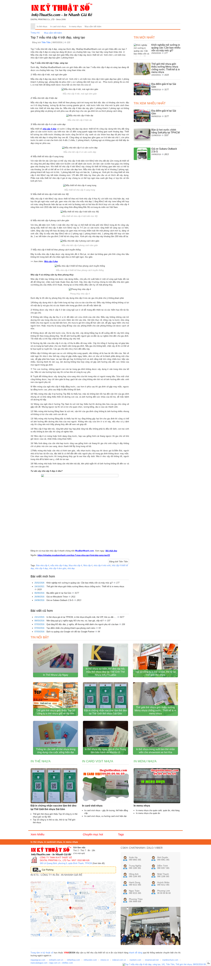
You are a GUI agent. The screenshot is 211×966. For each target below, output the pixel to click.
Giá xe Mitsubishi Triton (57, 597)
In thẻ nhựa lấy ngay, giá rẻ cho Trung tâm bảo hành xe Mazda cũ (105, 751)
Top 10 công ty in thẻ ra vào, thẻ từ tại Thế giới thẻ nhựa (155, 673)
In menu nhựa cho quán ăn (148, 813)
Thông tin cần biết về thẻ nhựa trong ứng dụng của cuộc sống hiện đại (55, 751)
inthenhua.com (73, 960)
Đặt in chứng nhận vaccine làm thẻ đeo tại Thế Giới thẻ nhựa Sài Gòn (105, 712)
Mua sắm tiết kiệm (93, 26)
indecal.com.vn (119, 960)
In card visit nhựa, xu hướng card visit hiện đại (105, 816)
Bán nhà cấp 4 (42, 565)
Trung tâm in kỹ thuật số (42, 952)
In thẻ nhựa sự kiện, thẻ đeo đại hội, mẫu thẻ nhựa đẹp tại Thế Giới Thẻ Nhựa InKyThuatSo (105, 671)
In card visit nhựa (58, 26)
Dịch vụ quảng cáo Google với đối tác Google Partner (70, 631)
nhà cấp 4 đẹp (49, 129)
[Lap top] (167, 964)
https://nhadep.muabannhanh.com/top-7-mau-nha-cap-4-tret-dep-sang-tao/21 (74, 555)
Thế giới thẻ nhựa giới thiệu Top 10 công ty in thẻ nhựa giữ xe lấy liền (55, 712)
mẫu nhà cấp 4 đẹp (59, 565)
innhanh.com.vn (56, 960)
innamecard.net (152, 960)
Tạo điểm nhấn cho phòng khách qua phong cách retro (71, 628)
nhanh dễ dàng (135, 952)
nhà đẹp (71, 568)
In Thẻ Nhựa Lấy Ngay (55, 675)
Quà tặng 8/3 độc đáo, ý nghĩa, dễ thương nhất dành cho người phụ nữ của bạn (82, 624)
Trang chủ (35, 33)
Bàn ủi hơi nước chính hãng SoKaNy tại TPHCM (165, 131)
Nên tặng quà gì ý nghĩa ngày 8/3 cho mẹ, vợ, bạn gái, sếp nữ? (75, 620)
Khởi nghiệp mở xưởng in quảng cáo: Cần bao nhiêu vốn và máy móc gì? (79, 583)
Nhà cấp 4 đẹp (51, 261)
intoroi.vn (105, 960)
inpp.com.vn (54, 963)
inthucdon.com (90, 960)
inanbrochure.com (170, 960)
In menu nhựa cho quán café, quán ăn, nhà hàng (157, 810)
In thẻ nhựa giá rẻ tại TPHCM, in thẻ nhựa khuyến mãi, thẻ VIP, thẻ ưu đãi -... (81, 617)
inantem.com (135, 960)
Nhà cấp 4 (87, 565)
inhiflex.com (67, 963)
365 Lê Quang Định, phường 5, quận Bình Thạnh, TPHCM (66, 863)
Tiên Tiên (46, 42)
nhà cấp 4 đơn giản (57, 568)
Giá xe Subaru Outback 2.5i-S (60, 600)
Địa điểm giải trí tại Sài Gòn (59, 593)
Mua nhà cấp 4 (75, 565)
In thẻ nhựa (42, 26)
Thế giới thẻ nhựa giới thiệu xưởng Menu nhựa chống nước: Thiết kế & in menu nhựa (85, 586)
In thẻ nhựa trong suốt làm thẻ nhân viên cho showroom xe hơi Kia (155, 751)
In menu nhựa (75, 26)
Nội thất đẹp (111, 551)
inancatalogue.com (39, 963)
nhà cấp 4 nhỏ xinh (102, 565)
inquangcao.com (38, 960)
